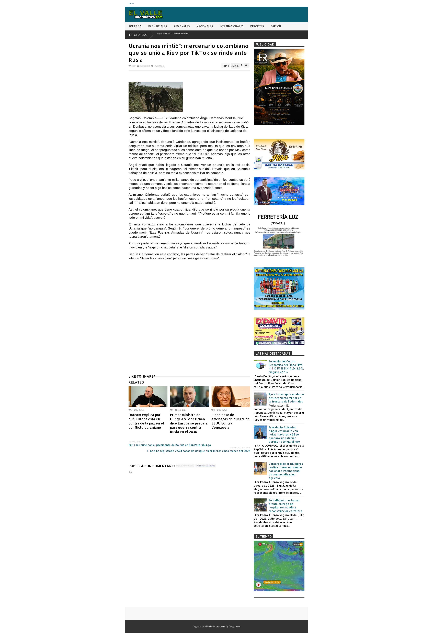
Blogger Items (234, 626)
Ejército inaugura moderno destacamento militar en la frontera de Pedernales (286, 397)
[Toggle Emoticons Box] (130, 472)
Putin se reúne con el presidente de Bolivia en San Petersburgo (170, 445)
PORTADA (135, 26)
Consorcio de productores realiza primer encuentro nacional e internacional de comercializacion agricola (286, 471)
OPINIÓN (276, 26)
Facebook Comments (205, 466)
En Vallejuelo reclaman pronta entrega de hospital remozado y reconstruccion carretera (285, 505)
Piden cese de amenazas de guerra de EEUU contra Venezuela (230, 421)
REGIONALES (182, 26)
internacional (145, 66)
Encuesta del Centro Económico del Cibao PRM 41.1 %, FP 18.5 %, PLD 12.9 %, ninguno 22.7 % (286, 366)
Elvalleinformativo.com (215, 626)
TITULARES (138, 35)
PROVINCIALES (157, 26)
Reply (133, 66)
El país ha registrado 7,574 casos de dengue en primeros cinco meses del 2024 (198, 451)
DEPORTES (257, 26)
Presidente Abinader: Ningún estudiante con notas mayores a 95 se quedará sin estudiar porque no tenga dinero (284, 434)
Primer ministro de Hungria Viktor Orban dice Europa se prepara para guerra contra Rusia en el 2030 (189, 423)
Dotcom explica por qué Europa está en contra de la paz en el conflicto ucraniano (146, 421)
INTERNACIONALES (232, 26)
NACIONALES (205, 26)
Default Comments (185, 466)
